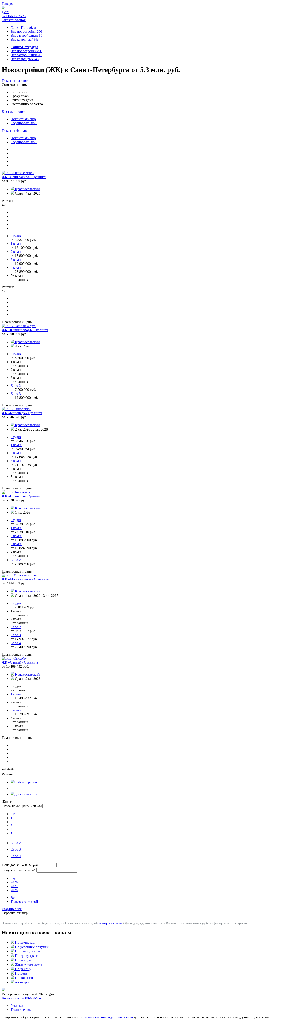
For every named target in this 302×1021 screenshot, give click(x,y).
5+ (12, 834)
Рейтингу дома (22, 100)
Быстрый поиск (13, 111)
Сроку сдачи (20, 96)
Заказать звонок (14, 20)
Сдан (14, 878)
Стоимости (19, 92)
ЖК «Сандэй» (13, 662)
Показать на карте (15, 80)
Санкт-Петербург (24, 27)
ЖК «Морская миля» (18, 579)
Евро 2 (16, 843)
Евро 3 (16, 849)
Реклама (17, 1006)
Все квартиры (25, 39)
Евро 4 (16, 856)
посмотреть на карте (110, 923)
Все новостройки (26, 31)
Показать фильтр (23, 119)
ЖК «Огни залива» (17, 177)
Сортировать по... (24, 123)
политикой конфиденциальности (108, 1017)
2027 (14, 886)
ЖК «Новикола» (14, 496)
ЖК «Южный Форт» (18, 330)
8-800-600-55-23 (14, 16)
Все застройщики (26, 35)
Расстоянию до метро (27, 104)
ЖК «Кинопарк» (15, 413)
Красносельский (27, 189)
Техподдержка (21, 1009)
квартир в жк (12, 909)
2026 (14, 882)
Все (13, 897)
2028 (14, 890)
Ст (13, 814)
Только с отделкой (24, 901)
